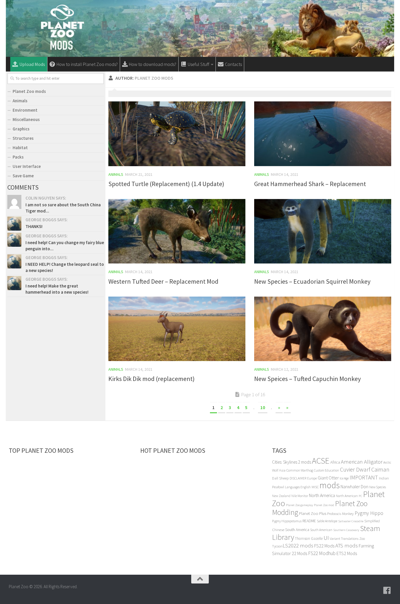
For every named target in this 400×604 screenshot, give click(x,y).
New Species (377, 487)
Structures (23, 138)
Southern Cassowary (346, 530)
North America (322, 495)
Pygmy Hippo (369, 513)
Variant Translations (344, 538)
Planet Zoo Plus (312, 513)
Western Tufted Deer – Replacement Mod (163, 281)
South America (297, 529)
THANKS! (33, 226)
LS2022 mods (298, 545)
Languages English (298, 487)
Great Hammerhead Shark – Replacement (310, 184)
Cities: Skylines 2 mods (291, 462)
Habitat (20, 147)
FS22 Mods (324, 546)
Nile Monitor (299, 496)
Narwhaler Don (354, 486)
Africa (335, 462)
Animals (115, 174)
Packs (18, 157)
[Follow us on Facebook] (387, 590)
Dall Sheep (280, 478)
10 (262, 407)
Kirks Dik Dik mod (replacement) (151, 379)
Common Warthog (299, 470)
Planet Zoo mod (324, 505)
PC (360, 496)
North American (347, 496)
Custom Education (326, 470)
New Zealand (281, 496)
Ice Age (344, 478)
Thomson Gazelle (309, 538)
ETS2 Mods (346, 553)
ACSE (320, 460)
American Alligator (361, 461)
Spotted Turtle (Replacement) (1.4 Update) (166, 184)
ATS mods (346, 545)
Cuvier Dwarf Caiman (364, 469)
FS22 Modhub (322, 553)
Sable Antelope (327, 521)
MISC (315, 487)
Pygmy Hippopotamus (287, 521)
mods (329, 485)
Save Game (23, 175)
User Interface (27, 166)
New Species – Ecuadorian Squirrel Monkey (312, 281)
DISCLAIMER (298, 478)
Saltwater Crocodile (350, 521)
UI (326, 538)
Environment (25, 110)
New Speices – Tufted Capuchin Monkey (307, 379)
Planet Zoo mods (29, 91)
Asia (282, 470)
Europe (312, 478)
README (309, 520)
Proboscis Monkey (340, 513)
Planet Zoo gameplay (299, 505)
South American (321, 530)
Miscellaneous (26, 119)
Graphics (21, 129)
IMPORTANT (364, 477)
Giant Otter (328, 478)
